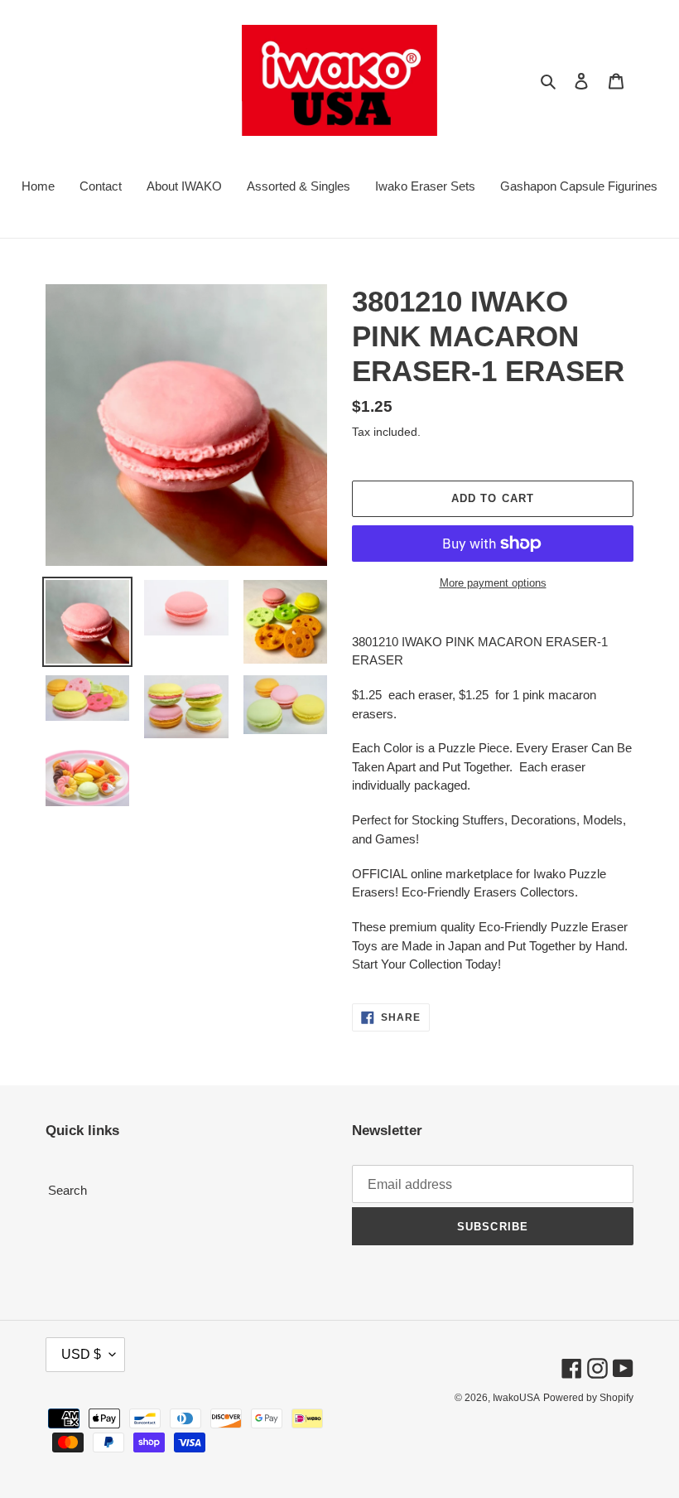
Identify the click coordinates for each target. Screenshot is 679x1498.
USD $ (81, 1354)
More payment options (493, 583)
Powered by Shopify (588, 1398)
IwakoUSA (516, 1398)
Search (67, 1190)
